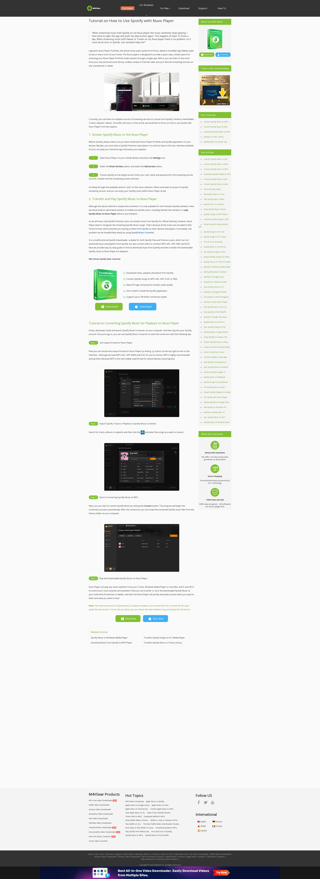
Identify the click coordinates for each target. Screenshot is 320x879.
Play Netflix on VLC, (133, 824)
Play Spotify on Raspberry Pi (215, 362)
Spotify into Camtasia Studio (215, 282)
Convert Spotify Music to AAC (216, 127)
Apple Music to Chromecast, (136, 809)
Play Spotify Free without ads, (137, 831)
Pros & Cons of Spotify (213, 242)
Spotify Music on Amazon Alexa (216, 422)
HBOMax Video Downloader (100, 823)
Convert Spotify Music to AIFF (216, 159)
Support (202, 8)
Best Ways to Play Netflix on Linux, (139, 827)
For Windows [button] (146, 5)
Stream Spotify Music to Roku (216, 342)
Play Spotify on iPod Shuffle (215, 312)
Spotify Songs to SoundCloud (215, 382)
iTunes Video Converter (98, 841)
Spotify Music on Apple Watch (216, 332)
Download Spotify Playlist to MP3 (217, 174)
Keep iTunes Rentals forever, (159, 812)
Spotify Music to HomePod (215, 247)
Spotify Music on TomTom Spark (217, 262)
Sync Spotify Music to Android (216, 367)
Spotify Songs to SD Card (214, 232)
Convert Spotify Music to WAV (216, 164)
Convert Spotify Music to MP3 (216, 122)
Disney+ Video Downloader (129, 856)
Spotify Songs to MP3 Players (216, 214)
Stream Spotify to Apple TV (215, 372)
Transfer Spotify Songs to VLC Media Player (164, 637)
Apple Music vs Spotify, (155, 801)
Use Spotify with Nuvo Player (215, 397)
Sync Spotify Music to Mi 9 (214, 417)
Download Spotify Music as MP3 (217, 132)
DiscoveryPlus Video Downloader (102, 832)
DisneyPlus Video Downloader (101, 814)
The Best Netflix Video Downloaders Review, (161, 824)
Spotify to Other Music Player (216, 302)
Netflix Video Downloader (99, 805)
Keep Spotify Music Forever (215, 209)
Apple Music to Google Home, (137, 805)
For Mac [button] (164, 8)
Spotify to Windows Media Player (217, 267)
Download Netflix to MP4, (154, 816)
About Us (147, 854)
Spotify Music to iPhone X (214, 322)
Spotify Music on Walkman (214, 377)
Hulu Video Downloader (98, 818)
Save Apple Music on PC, (135, 812)
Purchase (127, 8)
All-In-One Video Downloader (100, 800)
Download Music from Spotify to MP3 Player (111, 642)
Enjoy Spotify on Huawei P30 (215, 337)
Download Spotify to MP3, (166, 827)
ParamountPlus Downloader (100, 827)
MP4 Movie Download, (134, 801)
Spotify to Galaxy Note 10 (214, 412)
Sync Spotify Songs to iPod (215, 327)
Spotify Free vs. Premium (214, 204)
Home (90, 854)
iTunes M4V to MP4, (133, 816)
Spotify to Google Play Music (215, 317)
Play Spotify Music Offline (214, 199)
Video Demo (129, 854)
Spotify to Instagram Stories (215, 292)
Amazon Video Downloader (100, 809)
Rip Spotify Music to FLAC (214, 194)
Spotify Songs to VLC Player (215, 237)
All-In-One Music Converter (99, 836)
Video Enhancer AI (148, 859)
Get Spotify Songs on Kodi (214, 252)
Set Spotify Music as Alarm (214, 387)
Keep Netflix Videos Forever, (136, 820)
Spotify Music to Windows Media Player (109, 637)
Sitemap (139, 854)
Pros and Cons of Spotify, (161, 831)
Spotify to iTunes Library (214, 137)
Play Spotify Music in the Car (215, 307)
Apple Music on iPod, (160, 805)
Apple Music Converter (196, 856)
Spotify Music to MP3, (134, 835)
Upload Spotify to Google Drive (216, 402)
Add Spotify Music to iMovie (215, 272)
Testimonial (178, 854)
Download (184, 8)
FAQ (96, 854)
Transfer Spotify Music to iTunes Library (163, 642)
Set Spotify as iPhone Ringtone (216, 297)
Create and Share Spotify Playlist (217, 347)
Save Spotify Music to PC (214, 287)
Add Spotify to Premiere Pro (215, 407)
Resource (110, 854)
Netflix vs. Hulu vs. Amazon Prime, (164, 820)
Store (102, 854)
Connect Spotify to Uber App (215, 357)
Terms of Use (166, 854)
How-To (222, 8)
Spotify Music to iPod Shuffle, (157, 835)
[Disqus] (142, 681)
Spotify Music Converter (175, 856)
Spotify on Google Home (214, 277)
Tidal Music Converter (215, 856)
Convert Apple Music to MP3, (162, 809)
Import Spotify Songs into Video (217, 257)
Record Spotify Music (212, 189)
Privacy (156, 854)
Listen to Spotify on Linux (214, 352)
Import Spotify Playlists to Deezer (217, 392)
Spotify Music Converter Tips (215, 142)
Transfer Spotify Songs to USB (216, 219)
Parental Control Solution (167, 859)
